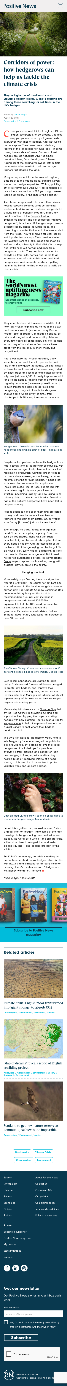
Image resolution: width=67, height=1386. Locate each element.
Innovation (39, 1013)
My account (10, 1244)
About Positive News (46, 1177)
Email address (11, 1307)
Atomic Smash (31, 1374)
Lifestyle (8, 1190)
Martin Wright (20, 114)
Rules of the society (46, 1215)
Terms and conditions (47, 1209)
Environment (24, 121)
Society (51, 1013)
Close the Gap (48, 709)
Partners (8, 1225)
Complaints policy (45, 1202)
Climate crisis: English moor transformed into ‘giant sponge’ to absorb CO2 (33, 1005)
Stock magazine (12, 1250)
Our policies (41, 1196)
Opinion (8, 1209)
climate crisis (43, 1152)
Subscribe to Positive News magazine (33, 933)
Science (8, 1196)
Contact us (41, 1183)
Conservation (10, 121)
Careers (8, 1257)
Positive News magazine (17, 1238)
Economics (9, 1202)
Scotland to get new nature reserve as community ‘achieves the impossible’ (31, 1128)
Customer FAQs (43, 1190)
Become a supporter (15, 1231)
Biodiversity (22, 1152)
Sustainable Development (16, 1075)
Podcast (8, 1215)
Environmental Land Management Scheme (27, 695)
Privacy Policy (48, 1326)
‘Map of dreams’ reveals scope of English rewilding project (33, 1065)
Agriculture (9, 1073)
